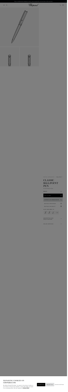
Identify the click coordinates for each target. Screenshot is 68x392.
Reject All (50, 384)
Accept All (41, 384)
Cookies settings (59, 384)
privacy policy (26, 388)
